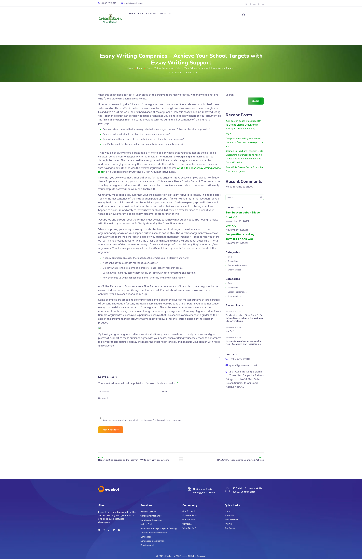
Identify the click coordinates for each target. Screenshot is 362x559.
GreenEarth (186, 72)
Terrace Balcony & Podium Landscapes (153, 534)
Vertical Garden (148, 511)
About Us (151, 13)
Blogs (140, 13)
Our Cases (230, 528)
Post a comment (111, 430)
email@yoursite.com (133, 3)
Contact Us (165, 13)
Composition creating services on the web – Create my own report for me (245, 142)
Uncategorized (234, 270)
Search (230, 94)
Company (187, 523)
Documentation (190, 515)
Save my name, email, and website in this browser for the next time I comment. (142, 420)
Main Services (231, 519)
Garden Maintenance (237, 265)
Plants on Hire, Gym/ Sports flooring (158, 528)
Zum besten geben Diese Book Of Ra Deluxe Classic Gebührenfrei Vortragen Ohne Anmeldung (243, 125)
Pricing (228, 523)
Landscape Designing (151, 520)
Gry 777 (230, 133)
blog (139, 68)
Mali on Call (146, 524)
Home (132, 13)
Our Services (188, 519)
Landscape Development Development (152, 543)
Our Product (188, 511)
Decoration (233, 261)
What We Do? (189, 528)
